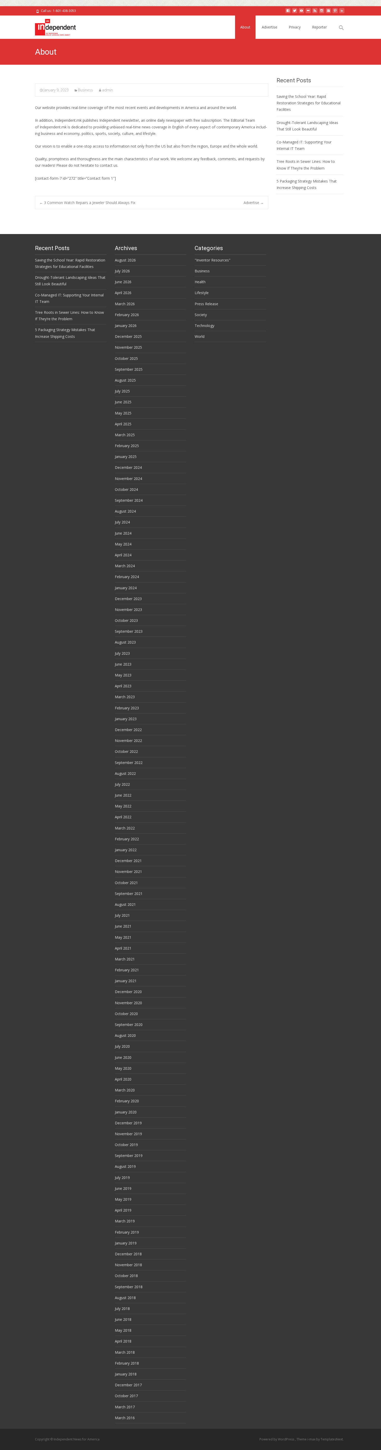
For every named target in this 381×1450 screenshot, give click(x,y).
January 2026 (126, 325)
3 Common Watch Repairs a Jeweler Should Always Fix (87, 202)
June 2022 (123, 795)
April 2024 (123, 554)
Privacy (295, 27)
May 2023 (123, 675)
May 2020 (123, 1068)
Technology (204, 325)
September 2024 (129, 500)
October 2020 (126, 1013)
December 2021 (128, 860)
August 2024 (125, 511)
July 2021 (122, 915)
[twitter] (294, 12)
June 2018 (123, 1319)
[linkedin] (341, 12)
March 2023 (125, 696)
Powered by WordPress (277, 1439)
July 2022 (122, 784)
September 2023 (129, 631)
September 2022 (129, 762)
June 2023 (123, 664)
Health (200, 281)
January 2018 (126, 1374)
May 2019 (123, 1199)
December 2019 (128, 1122)
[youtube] (301, 12)
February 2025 (127, 445)
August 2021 (125, 904)
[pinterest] (335, 12)
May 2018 (123, 1330)
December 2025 (128, 336)
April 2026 (123, 292)
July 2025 (122, 391)
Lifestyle (202, 292)
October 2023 (126, 620)
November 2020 (128, 1002)
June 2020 (123, 1057)
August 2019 (125, 1166)
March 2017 (125, 1406)
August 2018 (125, 1297)
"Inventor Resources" (212, 260)
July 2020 (122, 1046)
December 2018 (128, 1253)
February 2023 (127, 707)
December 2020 (128, 991)
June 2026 (123, 281)
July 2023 (122, 653)
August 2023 (125, 642)
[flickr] (308, 12)
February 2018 (127, 1363)
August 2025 (125, 380)
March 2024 (125, 565)
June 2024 (123, 533)
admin (107, 90)
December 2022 (128, 729)
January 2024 (126, 587)
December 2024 (128, 467)
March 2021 (125, 959)
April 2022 (123, 816)
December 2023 (128, 598)
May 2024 (123, 544)
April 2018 (123, 1341)
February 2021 (127, 969)
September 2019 (129, 1155)
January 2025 (126, 456)
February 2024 (127, 576)
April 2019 (123, 1210)
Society (201, 314)
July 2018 (122, 1308)
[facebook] (288, 12)
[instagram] (321, 12)
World (199, 336)
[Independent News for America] (51, 26)
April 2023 (123, 685)
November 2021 (128, 871)
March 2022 (125, 828)
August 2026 (125, 260)
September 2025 (129, 369)
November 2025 (128, 347)
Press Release (206, 303)
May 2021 (123, 937)
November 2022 (128, 740)
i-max (311, 1439)
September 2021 (129, 893)
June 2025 (123, 401)
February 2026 (127, 314)
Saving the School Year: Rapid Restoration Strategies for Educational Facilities (309, 103)
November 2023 (128, 609)
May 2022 (123, 806)
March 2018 (125, 1352)
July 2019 (122, 1177)
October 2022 (126, 751)
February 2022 (127, 838)
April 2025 (123, 423)
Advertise (269, 27)
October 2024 (126, 489)
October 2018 (126, 1275)
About (245, 27)
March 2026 (125, 303)
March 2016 (125, 1417)
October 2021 (126, 882)
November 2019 (128, 1133)
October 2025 (126, 358)
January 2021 (126, 980)
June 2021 (123, 926)
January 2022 (126, 849)
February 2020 (127, 1100)
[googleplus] (328, 12)
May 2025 (123, 413)
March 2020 (125, 1090)
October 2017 (126, 1395)
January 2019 (126, 1243)
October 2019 (126, 1144)
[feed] (315, 12)
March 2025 (125, 434)
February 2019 (127, 1232)
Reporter (319, 27)
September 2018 (129, 1286)
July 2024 (122, 522)
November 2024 (128, 478)
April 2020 (123, 1079)
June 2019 (123, 1188)
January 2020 (126, 1112)
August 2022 (125, 773)
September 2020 (129, 1024)
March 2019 (125, 1221)
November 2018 (128, 1264)
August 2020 (125, 1035)
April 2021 (123, 948)
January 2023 (126, 718)
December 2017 (128, 1384)
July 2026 (122, 270)
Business (85, 90)
